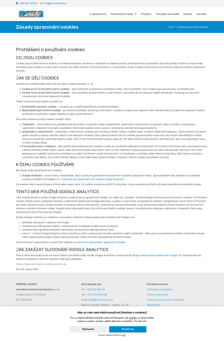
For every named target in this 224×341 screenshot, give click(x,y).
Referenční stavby (122, 14)
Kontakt (201, 14)
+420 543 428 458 (96, 294)
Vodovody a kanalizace (159, 289)
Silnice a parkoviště (157, 294)
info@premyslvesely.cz (55, 3)
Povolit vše (128, 329)
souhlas (133, 317)
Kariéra (188, 14)
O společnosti (98, 14)
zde (64, 264)
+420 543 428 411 (28, 3)
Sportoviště (153, 305)
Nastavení (88, 329)
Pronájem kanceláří (167, 14)
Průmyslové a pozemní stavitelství (165, 299)
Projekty (146, 14)
